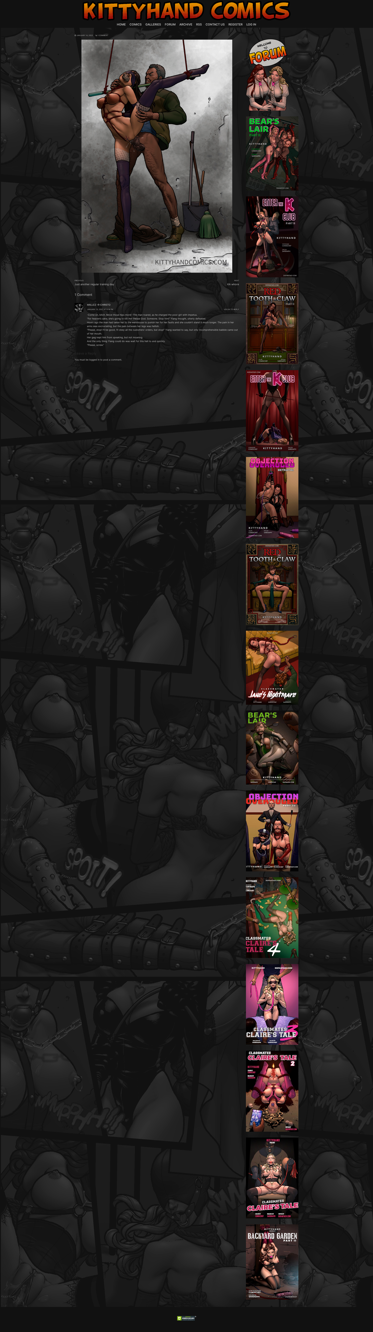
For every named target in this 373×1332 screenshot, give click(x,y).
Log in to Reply (231, 309)
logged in (94, 359)
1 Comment (102, 35)
